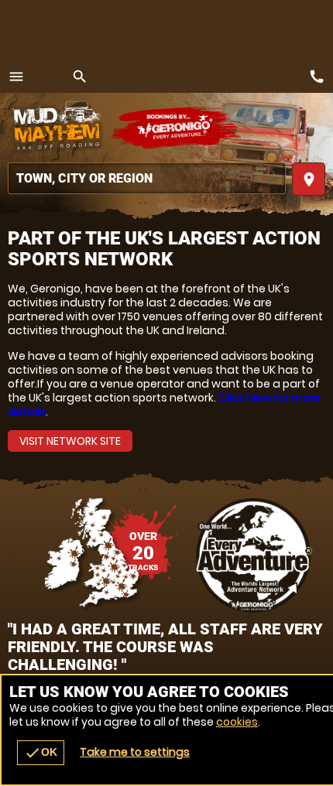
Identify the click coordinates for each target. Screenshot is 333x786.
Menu (16, 76)
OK (40, 752)
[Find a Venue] (147, 178)
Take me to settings (135, 752)
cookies (237, 722)
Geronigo (176, 128)
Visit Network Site (70, 441)
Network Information (254, 555)
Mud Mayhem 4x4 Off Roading (58, 128)
